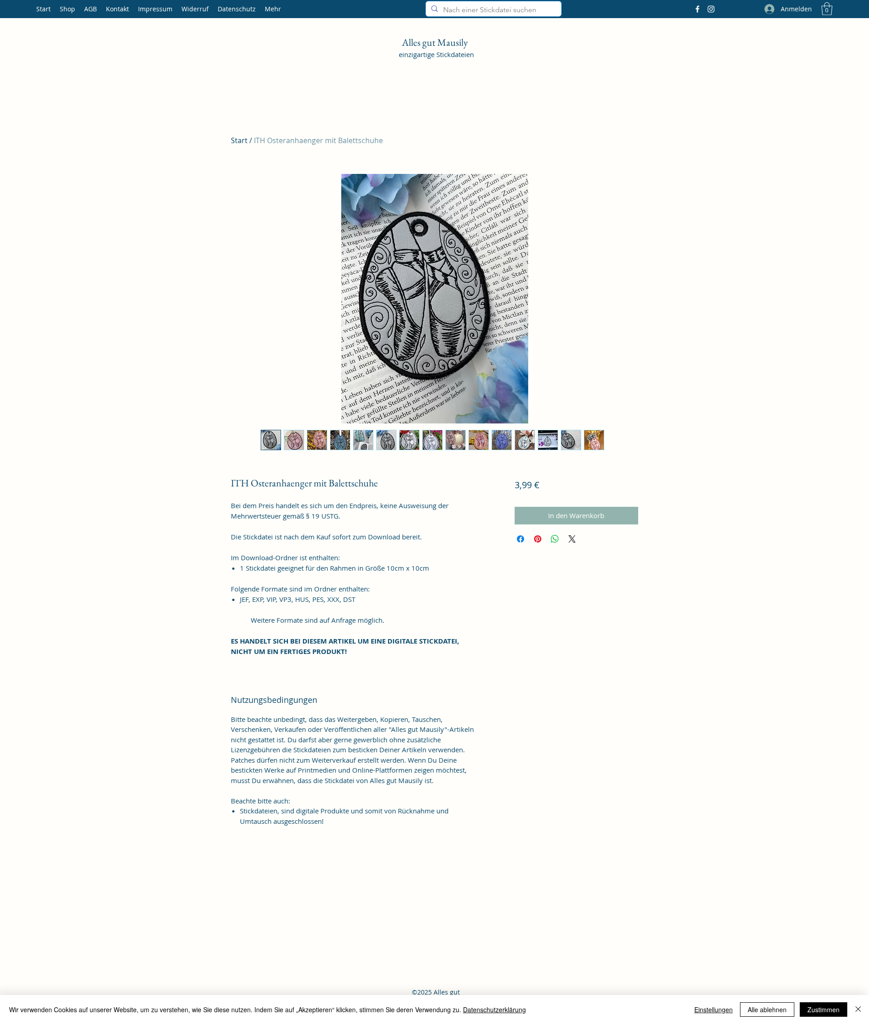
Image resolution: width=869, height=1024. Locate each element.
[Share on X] (572, 539)
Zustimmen (823, 1009)
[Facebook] (697, 9)
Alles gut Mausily (436, 42)
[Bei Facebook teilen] (520, 539)
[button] (826, 8)
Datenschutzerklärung (494, 1009)
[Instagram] (711, 9)
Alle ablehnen (767, 1009)
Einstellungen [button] (713, 1009)
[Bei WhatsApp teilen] (554, 539)
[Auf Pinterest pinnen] (537, 539)
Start (239, 140)
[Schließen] (858, 1009)
